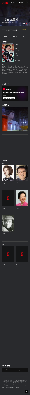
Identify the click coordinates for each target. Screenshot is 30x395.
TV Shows (13, 3)
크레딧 (24, 36)
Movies (21, 3)
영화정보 (6, 36)
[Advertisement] (15, 146)
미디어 (15, 36)
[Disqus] (15, 318)
